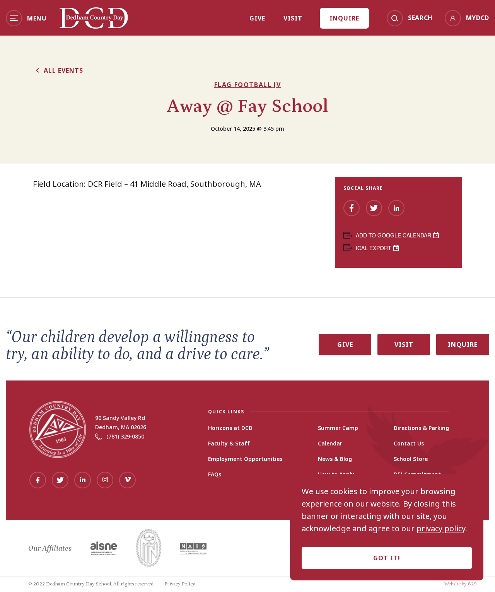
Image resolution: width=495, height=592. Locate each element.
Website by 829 (460, 584)
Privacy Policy (179, 584)
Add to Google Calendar (393, 235)
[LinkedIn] (396, 208)
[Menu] (14, 18)
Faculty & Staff (229, 443)
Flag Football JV (247, 84)
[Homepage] (94, 26)
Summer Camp (338, 428)
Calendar (330, 443)
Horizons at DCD (230, 428)
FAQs (214, 474)
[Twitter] (374, 208)
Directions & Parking (421, 428)
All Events (63, 70)
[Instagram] (105, 480)
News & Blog (335, 459)
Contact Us (409, 443)
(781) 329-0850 (125, 436)
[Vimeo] (127, 480)
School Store (411, 459)
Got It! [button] (386, 558)
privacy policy (440, 528)
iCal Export (373, 248)
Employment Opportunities (245, 459)
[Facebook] (351, 208)
